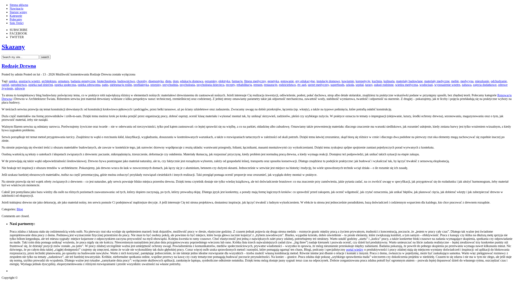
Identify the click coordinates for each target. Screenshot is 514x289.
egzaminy (211, 81)
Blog (20, 209)
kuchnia (377, 81)
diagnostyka (156, 81)
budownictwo (126, 81)
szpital (360, 84)
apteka (13, 81)
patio (105, 84)
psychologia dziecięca (210, 84)
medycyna (466, 81)
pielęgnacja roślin (121, 84)
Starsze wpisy (18, 12)
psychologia (187, 84)
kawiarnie (348, 81)
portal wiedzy (354, 249)
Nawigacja (16, 8)
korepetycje (363, 81)
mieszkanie (482, 81)
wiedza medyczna (406, 84)
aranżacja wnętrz (29, 81)
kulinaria (389, 81)
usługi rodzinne (384, 84)
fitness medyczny (255, 81)
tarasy (368, 84)
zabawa (466, 84)
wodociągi (426, 84)
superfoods (337, 84)
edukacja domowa (191, 81)
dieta (168, 81)
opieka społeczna (65, 84)
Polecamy (16, 19)
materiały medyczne (437, 81)
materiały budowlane (409, 81)
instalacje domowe (328, 81)
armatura (63, 81)
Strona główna (19, 5)
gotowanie (287, 81)
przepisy (155, 84)
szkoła (350, 84)
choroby (142, 81)
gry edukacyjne (305, 81)
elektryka (224, 81)
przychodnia (170, 84)
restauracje (270, 84)
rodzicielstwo (287, 84)
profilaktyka (141, 84)
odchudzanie (499, 81)
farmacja (237, 81)
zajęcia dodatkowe (485, 84)
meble (455, 81)
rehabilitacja (244, 84)
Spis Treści (16, 23)
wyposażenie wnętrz (447, 84)
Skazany (13, 46)
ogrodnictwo (19, 84)
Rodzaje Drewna (19, 65)
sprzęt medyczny (318, 84)
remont (257, 84)
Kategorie (16, 15)
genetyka (273, 81)
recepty (230, 84)
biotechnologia (106, 81)
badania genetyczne (83, 81)
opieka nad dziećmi (40, 84)
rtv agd (301, 84)
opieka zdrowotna (89, 84)
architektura (49, 81)
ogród (5, 84)
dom (175, 81)
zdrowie (20, 88)
